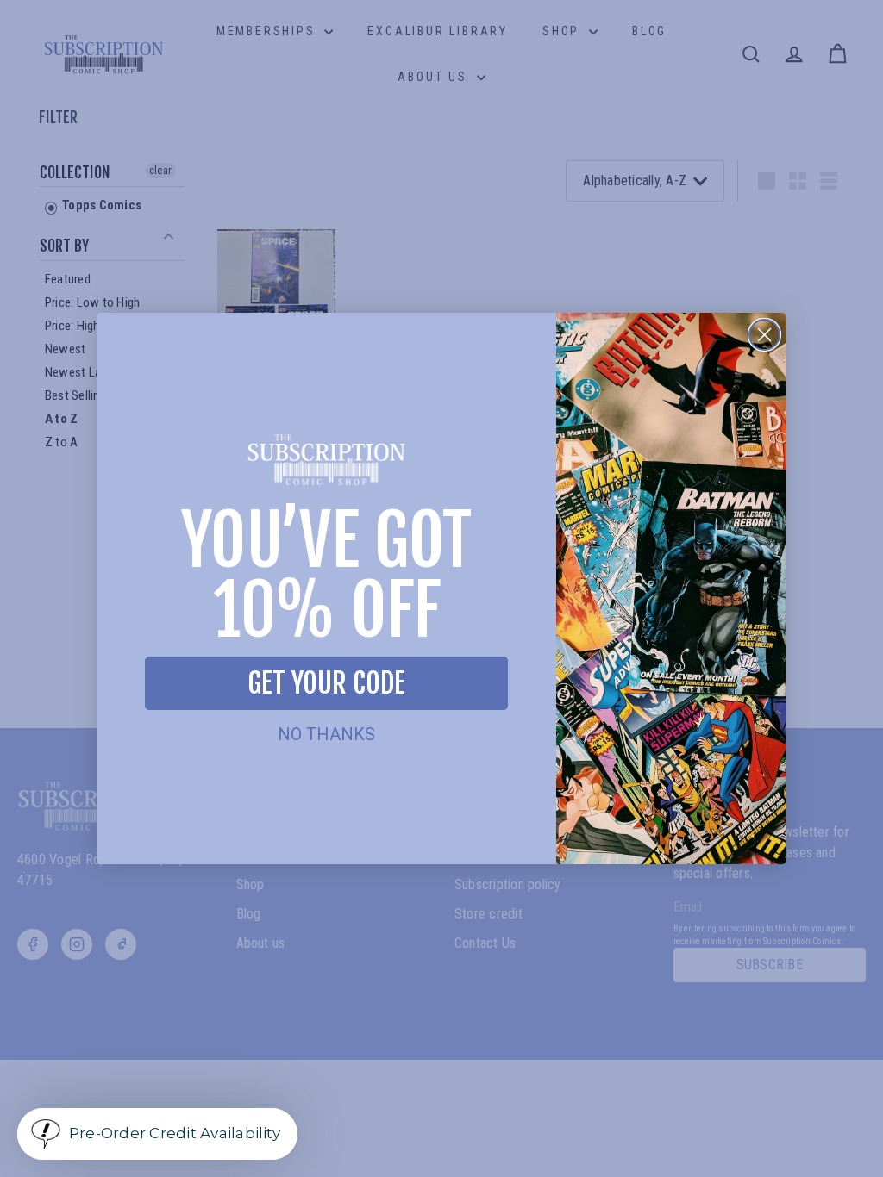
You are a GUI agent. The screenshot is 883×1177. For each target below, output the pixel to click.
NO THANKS (326, 734)
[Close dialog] (764, 335)
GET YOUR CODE (326, 683)
